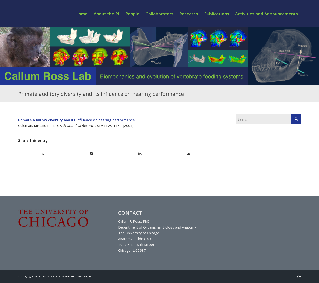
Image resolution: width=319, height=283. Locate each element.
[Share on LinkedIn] (140, 153)
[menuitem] (81, 13)
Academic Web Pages (77, 276)
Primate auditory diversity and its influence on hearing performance (101, 93)
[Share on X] (42, 153)
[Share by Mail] (188, 153)
